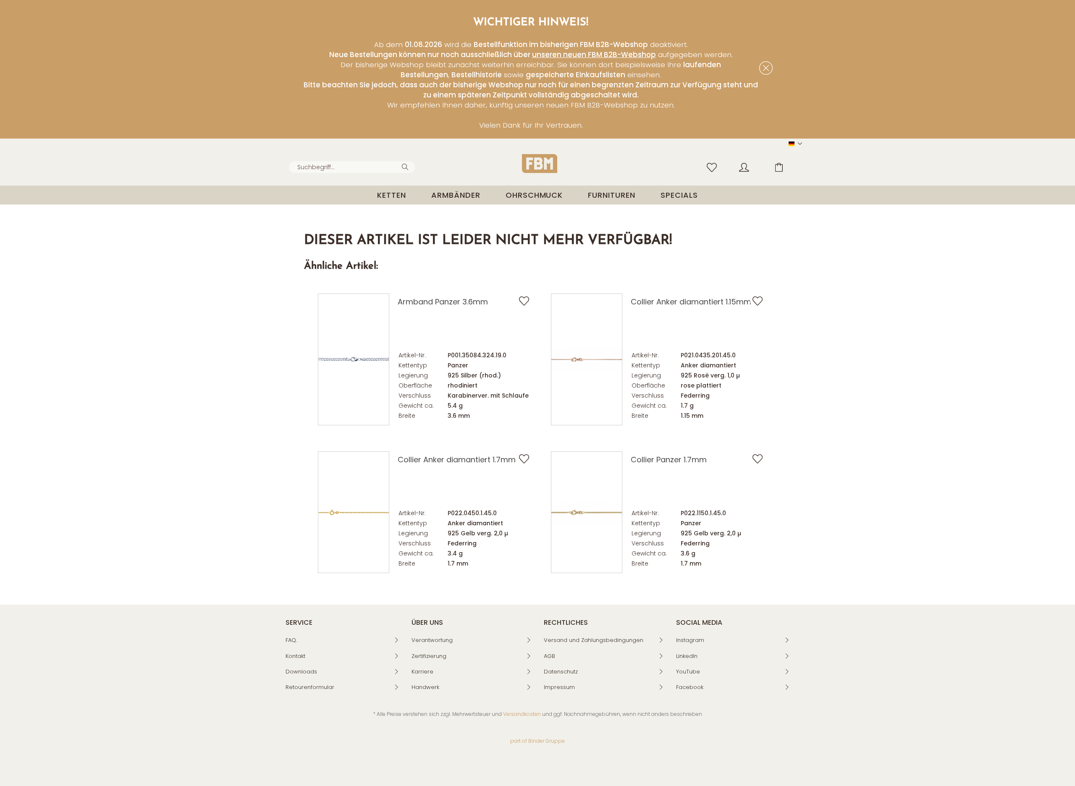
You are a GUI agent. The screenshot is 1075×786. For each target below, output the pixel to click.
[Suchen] (406, 166)
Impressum (559, 687)
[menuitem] (352, 167)
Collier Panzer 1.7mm (669, 459)
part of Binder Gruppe (537, 740)
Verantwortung (432, 640)
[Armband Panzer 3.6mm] (353, 359)
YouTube (688, 672)
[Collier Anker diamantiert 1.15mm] (586, 359)
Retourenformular (310, 687)
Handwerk (425, 687)
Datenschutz (561, 672)
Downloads (301, 672)
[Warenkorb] (785, 166)
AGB (549, 656)
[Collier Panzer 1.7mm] (586, 512)
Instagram (690, 640)
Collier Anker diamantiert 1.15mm (691, 301)
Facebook (689, 687)
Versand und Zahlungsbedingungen (593, 640)
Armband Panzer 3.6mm (443, 301)
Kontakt (295, 656)
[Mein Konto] (752, 166)
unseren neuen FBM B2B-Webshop (594, 55)
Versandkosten (522, 714)
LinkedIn (686, 656)
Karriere (422, 672)
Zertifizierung (429, 656)
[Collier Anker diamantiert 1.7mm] (353, 512)
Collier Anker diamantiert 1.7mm (457, 459)
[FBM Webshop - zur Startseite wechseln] (539, 163)
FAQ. (291, 640)
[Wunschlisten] (714, 166)
